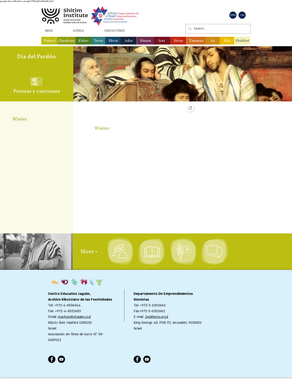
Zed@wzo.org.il (156, 317)
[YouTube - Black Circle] (61, 359)
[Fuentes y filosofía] (151, 252)
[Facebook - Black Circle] (51, 359)
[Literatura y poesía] (120, 252)
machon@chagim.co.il (74, 317)
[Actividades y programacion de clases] (214, 252)
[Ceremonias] (183, 252)
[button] (49, 41)
